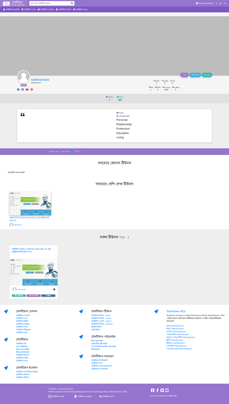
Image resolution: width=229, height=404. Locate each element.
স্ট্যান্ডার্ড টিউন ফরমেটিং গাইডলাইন (103, 346)
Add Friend (195, 75)
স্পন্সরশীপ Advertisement (176, 346)
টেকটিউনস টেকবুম (22, 324)
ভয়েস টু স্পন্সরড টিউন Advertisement (180, 337)
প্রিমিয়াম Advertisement (175, 343)
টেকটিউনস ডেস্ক (21, 318)
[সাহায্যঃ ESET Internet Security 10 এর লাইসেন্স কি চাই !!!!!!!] (30, 206)
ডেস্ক (29, 9)
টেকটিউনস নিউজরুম (23, 330)
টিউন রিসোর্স (95, 349)
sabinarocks (40, 79)
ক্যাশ (121, 97)
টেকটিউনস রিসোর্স (22, 355)
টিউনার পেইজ (54, 151)
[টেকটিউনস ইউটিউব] (167, 391)
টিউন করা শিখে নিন (22, 352)
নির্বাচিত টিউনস (96, 327)
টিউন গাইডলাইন (97, 341)
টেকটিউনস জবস (22, 332)
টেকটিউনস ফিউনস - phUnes (102, 324)
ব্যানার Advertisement (174, 326)
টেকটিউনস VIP (96, 363)
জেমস (110, 98)
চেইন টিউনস (95, 330)
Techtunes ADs (175, 311)
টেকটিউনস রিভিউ (22, 321)
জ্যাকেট (12, 9)
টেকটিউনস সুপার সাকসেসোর (101, 366)
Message (207, 75)
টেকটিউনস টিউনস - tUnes (101, 315)
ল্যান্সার (47, 9)
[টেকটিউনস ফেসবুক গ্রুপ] (157, 391)
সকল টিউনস (66, 151)
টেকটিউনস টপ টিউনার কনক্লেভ (27, 372)
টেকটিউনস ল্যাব (22, 327)
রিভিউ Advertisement (174, 340)
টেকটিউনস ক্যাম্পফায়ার (99, 369)
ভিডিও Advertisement (175, 329)
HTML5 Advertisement (175, 331)
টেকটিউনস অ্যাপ (108, 396)
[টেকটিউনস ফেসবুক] (152, 391)
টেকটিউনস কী (21, 343)
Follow (184, 75)
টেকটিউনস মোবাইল (84, 396)
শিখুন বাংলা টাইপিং (22, 349)
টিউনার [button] (77, 151)
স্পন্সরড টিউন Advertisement (177, 334)
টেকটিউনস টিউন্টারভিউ (99, 360)
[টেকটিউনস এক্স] (162, 391)
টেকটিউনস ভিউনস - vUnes (101, 318)
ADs (82, 9)
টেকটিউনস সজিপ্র (22, 358)
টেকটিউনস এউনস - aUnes (101, 321)
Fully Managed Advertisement (179, 349)
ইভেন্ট (64, 9)
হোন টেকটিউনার (22, 346)
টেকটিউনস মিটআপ (23, 374)
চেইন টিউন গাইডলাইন (99, 343)
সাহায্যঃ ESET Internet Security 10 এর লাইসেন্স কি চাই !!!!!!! (31, 250)
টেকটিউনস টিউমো (22, 377)
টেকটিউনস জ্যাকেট (23, 315)
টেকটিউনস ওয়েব (58, 396)
